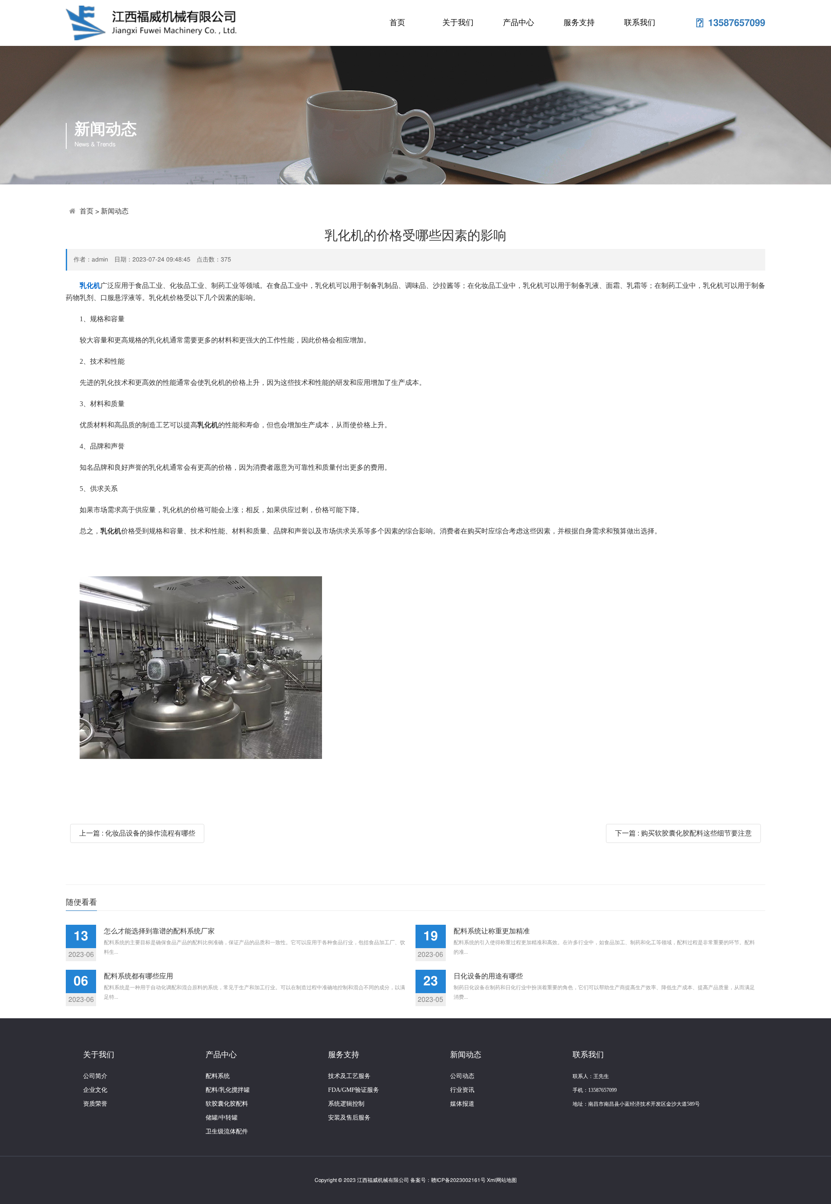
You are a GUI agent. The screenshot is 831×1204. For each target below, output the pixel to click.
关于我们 (457, 23)
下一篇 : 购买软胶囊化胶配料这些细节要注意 (683, 833)
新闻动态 (115, 211)
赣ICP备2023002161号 (458, 1180)
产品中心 (518, 23)
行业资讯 (462, 1090)
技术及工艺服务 (349, 1076)
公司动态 (462, 1076)
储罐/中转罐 (222, 1117)
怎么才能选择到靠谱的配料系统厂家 (159, 931)
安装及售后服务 (349, 1117)
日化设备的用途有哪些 (488, 976)
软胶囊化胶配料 (227, 1104)
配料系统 (218, 1076)
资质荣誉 (95, 1104)
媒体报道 (462, 1104)
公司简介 (95, 1076)
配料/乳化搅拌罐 (228, 1090)
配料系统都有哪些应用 (138, 976)
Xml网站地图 (502, 1180)
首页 (397, 23)
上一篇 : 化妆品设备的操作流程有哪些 (137, 833)
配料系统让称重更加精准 (492, 931)
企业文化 (95, 1090)
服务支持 (579, 23)
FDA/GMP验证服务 (353, 1090)
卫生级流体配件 (227, 1131)
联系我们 (639, 23)
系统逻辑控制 (346, 1104)
